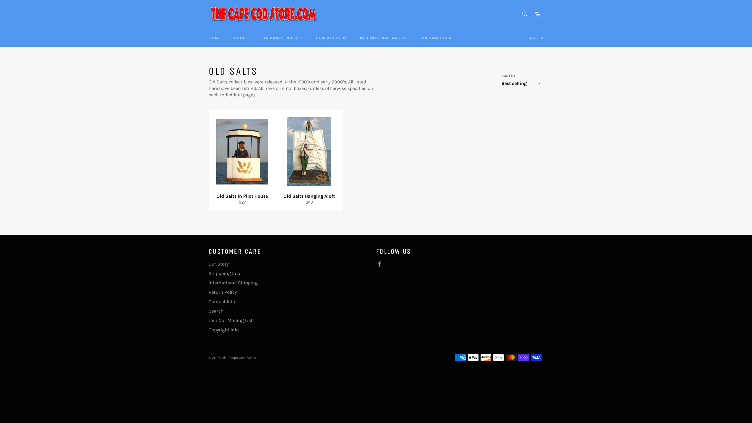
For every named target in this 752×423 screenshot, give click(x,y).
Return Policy (223, 292)
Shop (240, 38)
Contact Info (331, 38)
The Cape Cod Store (239, 357)
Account (536, 38)
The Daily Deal (437, 38)
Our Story (219, 264)
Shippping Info (224, 273)
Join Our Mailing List (383, 38)
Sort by (508, 76)
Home (215, 38)
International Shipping (233, 283)
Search (216, 311)
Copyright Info (224, 330)
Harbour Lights (281, 38)
